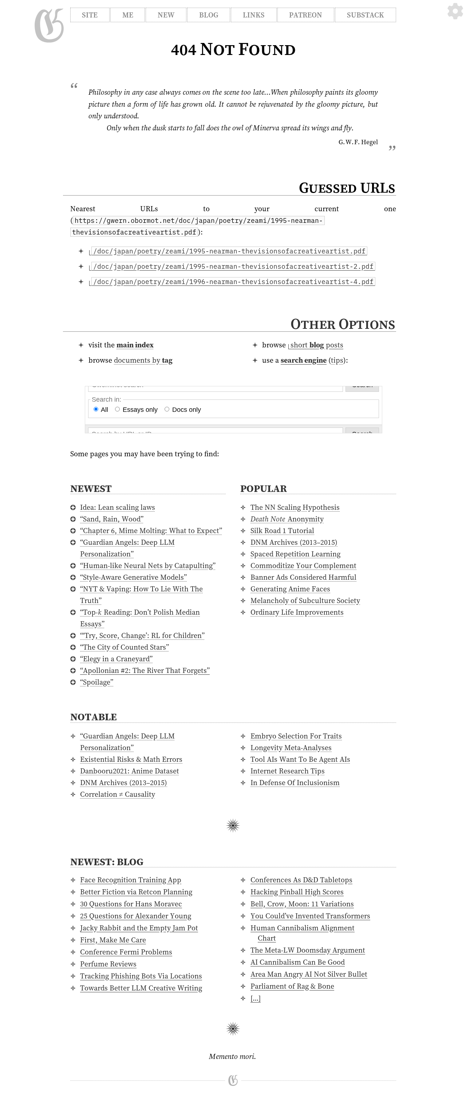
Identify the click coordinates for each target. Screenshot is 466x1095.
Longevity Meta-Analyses (291, 748)
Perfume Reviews (108, 964)
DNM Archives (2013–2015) (293, 542)
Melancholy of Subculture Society (305, 600)
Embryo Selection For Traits (296, 736)
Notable (93, 717)
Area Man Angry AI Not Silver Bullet (308, 974)
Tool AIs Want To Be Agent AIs (300, 759)
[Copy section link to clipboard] (403, 325)
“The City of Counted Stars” (124, 647)
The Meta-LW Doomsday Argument (307, 950)
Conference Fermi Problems (126, 952)
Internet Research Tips (287, 771)
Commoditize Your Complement (303, 565)
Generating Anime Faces (290, 589)
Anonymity (287, 519)
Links (254, 15)
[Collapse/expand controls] (455, 11)
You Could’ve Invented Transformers (310, 916)
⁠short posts (317, 345)
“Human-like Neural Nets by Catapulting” (148, 565)
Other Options (343, 324)
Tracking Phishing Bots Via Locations (141, 976)
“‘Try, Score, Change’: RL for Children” (142, 635)
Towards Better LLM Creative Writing (141, 988)
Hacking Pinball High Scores (297, 892)
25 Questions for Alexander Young (135, 916)
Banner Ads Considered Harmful (303, 577)
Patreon (305, 15)
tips (337, 360)
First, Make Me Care (113, 940)
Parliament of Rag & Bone (292, 986)
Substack (365, 15)
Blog (208, 15)
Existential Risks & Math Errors (131, 759)
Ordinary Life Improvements (297, 612)
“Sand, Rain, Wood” (111, 519)
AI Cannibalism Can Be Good (297, 962)
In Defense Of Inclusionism (295, 782)
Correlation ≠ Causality (117, 794)
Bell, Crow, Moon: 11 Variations (302, 904)
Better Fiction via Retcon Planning (136, 892)
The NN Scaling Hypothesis (295, 507)
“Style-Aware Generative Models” (133, 577)
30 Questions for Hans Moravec (131, 904)
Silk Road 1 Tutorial (282, 530)
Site (90, 15)
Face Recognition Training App (130, 880)
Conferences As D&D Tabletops (301, 880)
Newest (91, 488)
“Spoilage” (96, 682)
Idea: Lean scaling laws (117, 507)
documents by (143, 360)
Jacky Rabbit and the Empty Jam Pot (139, 928)
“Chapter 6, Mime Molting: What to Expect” (151, 530)
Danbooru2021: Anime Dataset (129, 771)
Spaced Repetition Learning (295, 554)
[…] (255, 998)
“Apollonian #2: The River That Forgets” (145, 670)
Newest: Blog (106, 861)
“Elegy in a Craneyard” (116, 659)
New (166, 15)
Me (127, 15)
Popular (263, 488)
